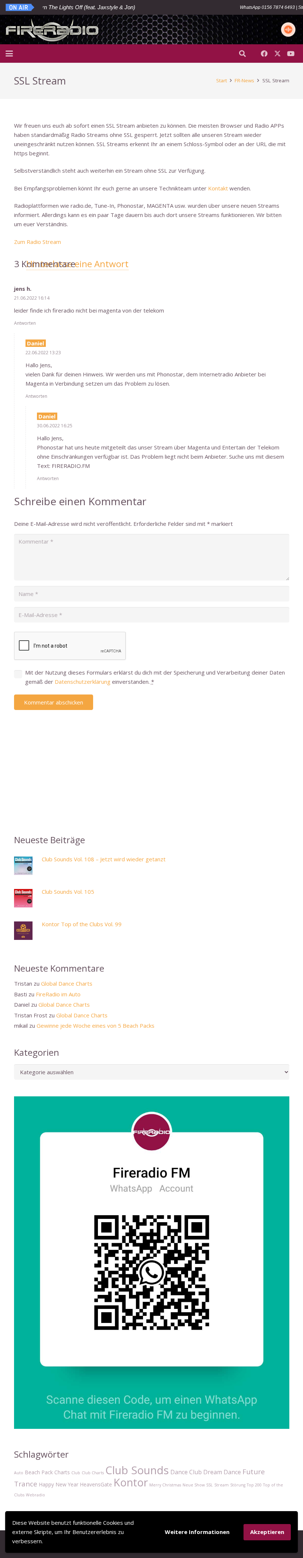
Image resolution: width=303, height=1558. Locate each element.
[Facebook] (264, 53)
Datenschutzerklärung (82, 681)
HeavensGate (96, 1484)
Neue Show (194, 1485)
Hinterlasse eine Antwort (77, 264)
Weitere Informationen (197, 1531)
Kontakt (218, 188)
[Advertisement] (151, 765)
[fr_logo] (52, 29)
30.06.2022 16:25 (54, 426)
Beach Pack (39, 1472)
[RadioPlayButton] (288, 29)
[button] (9, 53)
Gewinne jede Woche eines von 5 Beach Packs (95, 1025)
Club (75, 1472)
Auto (18, 1472)
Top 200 (254, 1485)
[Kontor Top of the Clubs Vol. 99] (26, 931)
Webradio (35, 1494)
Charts (62, 1472)
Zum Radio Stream (37, 241)
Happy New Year (58, 1484)
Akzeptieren (267, 1531)
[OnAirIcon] (20, 7)
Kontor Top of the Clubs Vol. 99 (82, 924)
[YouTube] (290, 53)
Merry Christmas (165, 1485)
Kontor (130, 1482)
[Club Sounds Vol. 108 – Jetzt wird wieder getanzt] (26, 867)
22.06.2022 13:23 (43, 352)
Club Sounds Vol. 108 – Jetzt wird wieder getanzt (104, 859)
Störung (237, 1485)
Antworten (25, 323)
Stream (221, 1485)
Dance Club (186, 1472)
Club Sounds (137, 1470)
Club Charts (93, 1472)
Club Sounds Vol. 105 (68, 891)
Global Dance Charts (66, 983)
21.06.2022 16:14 (32, 298)
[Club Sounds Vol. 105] (26, 899)
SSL (209, 1485)
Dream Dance (222, 1472)
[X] (277, 53)
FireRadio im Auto (58, 994)
